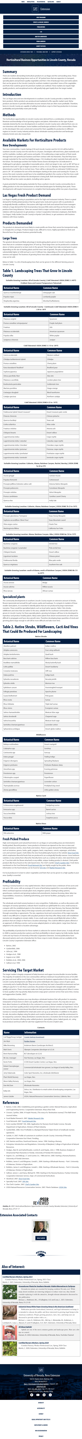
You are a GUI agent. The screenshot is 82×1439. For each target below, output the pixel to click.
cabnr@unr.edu (41, 1386)
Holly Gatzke (41, 1238)
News (23, 2)
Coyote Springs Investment (34, 1037)
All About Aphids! (25, 1327)
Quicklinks (51, 2)
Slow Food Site (73, 853)
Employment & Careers (41, 1425)
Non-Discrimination (41, 1431)
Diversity (41, 1403)
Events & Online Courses (41, 22)
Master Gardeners (41, 37)
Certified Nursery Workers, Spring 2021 (18, 1277)
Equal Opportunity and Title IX (41, 1419)
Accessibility (41, 1408)
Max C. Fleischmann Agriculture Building (36, 1384)
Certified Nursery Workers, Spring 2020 (34, 1343)
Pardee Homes (29, 1041)
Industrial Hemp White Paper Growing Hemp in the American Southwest (46, 1306)
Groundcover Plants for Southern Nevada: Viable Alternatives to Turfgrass (47, 1286)
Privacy (41, 1436)
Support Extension (56, 52)
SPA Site (25, 1181)
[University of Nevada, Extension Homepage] (41, 1370)
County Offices (41, 46)
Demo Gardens (41, 41)
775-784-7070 (36, 1389)
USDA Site (63, 1187)
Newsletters (30, 2)
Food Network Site (35, 865)
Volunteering (41, 2)
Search (58, 2)
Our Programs (41, 17)
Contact (41, 1414)
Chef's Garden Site (62, 863)
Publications (41, 27)
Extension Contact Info (26, 52)
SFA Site (43, 868)
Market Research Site (57, 868)
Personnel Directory (42, 52)
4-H (41, 32)
